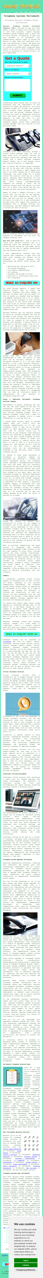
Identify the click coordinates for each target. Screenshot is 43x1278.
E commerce (19, 1160)
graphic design (31, 1162)
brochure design (30, 1156)
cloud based (35, 172)
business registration (25, 1158)
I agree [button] (25, 1260)
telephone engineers (21, 657)
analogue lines (26, 157)
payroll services (10, 1154)
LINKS (21, 12)
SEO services (31, 1168)
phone (5, 1129)
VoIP (20, 237)
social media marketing (12, 1149)
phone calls (22, 250)
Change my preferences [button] (25, 1270)
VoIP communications (32, 380)
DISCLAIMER (37, 12)
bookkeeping (7, 1162)
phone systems (19, 103)
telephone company (10, 122)
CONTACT (31, 12)
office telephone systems (27, 1102)
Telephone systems (10, 640)
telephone (15, 1021)
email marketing (10, 1166)
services (32, 1170)
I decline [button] (26, 1265)
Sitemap (5, 1255)
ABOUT (25, 12)
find (9, 1177)
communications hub (10, 309)
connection (19, 255)
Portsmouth (7, 641)
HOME (16, 12)
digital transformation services (18, 1098)
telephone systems (10, 34)
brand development (20, 1164)
